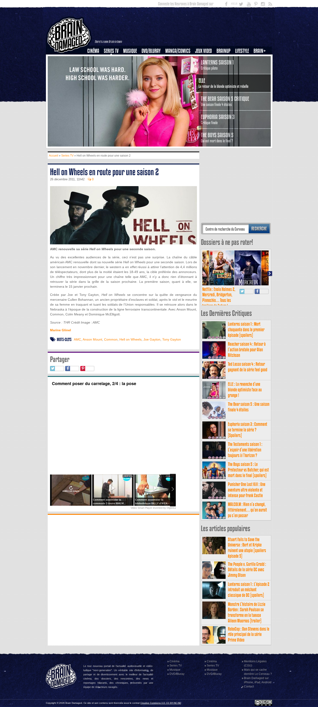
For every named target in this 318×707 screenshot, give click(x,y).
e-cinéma (95, 74)
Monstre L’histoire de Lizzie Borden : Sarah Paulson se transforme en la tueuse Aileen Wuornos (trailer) (246, 612)
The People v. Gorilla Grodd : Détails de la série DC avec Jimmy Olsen (247, 569)
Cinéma (93, 51)
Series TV (111, 51)
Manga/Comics (177, 51)
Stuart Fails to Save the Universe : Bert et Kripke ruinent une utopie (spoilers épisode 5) (247, 548)
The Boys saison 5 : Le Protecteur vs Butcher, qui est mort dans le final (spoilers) (248, 469)
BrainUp (223, 51)
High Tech (243, 74)
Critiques (95, 58)
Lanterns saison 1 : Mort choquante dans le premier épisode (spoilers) (246, 329)
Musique (130, 51)
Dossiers (95, 66)
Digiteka (171, 507)
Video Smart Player (141, 507)
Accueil (53, 155)
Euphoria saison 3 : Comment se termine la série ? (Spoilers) (247, 429)
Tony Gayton (171, 339)
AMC (77, 339)
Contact (249, 686)
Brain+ (260, 51)
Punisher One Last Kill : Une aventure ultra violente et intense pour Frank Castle (246, 490)
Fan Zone (261, 58)
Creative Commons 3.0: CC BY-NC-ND (160, 703)
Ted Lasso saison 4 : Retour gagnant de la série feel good (247, 366)
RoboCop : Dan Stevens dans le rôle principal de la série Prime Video (248, 634)
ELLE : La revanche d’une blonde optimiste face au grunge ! (245, 389)
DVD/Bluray (151, 51)
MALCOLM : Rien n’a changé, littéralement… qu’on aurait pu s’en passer (247, 510)
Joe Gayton (151, 339)
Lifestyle (242, 51)
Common (111, 339)
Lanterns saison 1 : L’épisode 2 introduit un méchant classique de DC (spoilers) (248, 589)
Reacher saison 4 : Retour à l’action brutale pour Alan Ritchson (247, 349)
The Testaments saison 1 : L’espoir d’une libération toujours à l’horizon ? (245, 449)
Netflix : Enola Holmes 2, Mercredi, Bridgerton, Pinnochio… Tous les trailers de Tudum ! (218, 297)
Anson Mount (92, 339)
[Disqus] (123, 579)
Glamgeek (243, 66)
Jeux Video (203, 51)
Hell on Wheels (130, 339)
